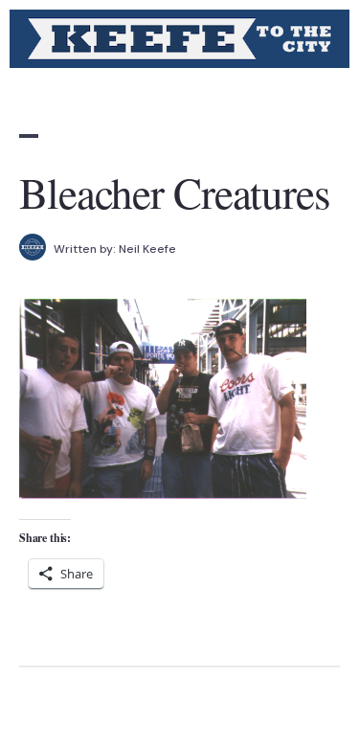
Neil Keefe (147, 249)
